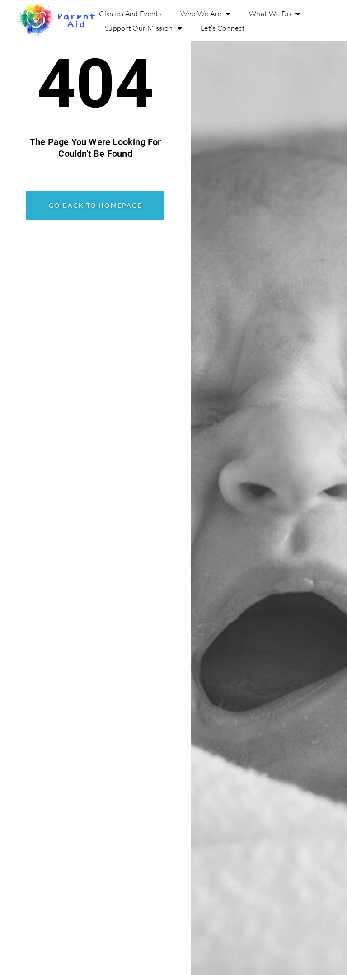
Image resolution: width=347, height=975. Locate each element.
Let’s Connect (223, 28)
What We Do (270, 13)
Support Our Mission (139, 28)
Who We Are (200, 13)
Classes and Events (130, 13)
